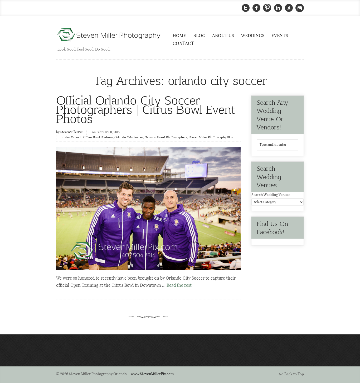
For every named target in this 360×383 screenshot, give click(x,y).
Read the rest (179, 285)
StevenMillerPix (71, 132)
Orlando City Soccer (128, 137)
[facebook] (256, 8)
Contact (183, 43)
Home (179, 35)
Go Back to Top (291, 374)
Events (279, 35)
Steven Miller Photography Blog (211, 137)
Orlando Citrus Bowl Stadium (92, 137)
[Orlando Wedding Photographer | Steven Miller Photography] (109, 35)
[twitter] (245, 8)
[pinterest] (267, 8)
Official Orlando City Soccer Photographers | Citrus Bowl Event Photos (145, 109)
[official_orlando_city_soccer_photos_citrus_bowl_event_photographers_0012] (148, 208)
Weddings (252, 35)
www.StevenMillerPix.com (152, 374)
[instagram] (299, 8)
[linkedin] (278, 8)
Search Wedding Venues (270, 195)
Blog (199, 35)
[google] (289, 8)
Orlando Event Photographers (166, 137)
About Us (223, 35)
